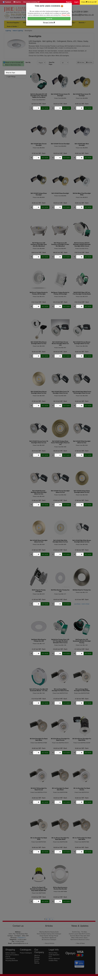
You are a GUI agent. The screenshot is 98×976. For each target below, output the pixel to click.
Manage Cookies (48, 22)
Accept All (49, 19)
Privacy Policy (66, 15)
